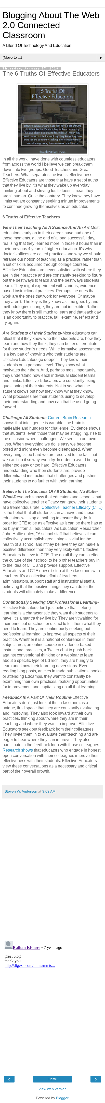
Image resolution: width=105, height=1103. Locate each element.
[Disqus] (52, 865)
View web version (52, 1089)
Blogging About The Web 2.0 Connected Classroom (51, 25)
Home (52, 1079)
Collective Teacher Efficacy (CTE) (72, 507)
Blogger (62, 1098)
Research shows (18, 750)
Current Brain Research (69, 418)
